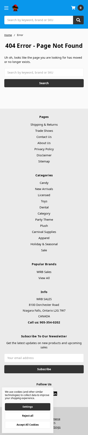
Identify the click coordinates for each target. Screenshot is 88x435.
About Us (44, 143)
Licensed (44, 195)
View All (44, 278)
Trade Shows (44, 131)
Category (44, 213)
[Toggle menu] (6, 7)
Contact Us (44, 137)
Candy (44, 183)
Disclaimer (44, 155)
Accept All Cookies (28, 424)
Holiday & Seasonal (44, 244)
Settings (28, 406)
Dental (44, 207)
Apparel (44, 238)
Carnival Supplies (44, 232)
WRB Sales (44, 272)
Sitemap (44, 161)
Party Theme (44, 219)
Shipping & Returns (44, 124)
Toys (44, 201)
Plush (44, 226)
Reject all (27, 415)
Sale (44, 250)
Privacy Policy (44, 149)
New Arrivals (44, 189)
